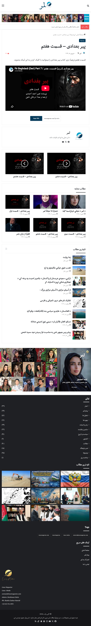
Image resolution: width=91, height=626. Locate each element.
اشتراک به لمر (84, 559)
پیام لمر (85, 410)
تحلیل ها (85, 415)
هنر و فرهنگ (84, 448)
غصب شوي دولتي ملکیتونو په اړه (57, 268)
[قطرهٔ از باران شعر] (17, 225)
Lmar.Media (66, 535)
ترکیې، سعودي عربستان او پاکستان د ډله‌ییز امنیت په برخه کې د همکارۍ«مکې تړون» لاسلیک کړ (44, 280)
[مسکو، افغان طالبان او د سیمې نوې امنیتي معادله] (79, 324)
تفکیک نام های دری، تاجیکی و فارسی (55, 300)
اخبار (86, 406)
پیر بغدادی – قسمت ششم (47, 234)
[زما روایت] (79, 260)
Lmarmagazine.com (44, 535)
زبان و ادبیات (84, 424)
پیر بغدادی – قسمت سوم (75, 234)
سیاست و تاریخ (83, 434)
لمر (80, 53)
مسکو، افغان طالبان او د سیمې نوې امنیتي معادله (51, 322)
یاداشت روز (84, 457)
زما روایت (67, 257)
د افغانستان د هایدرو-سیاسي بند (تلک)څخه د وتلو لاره (49, 311)
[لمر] (45, 6)
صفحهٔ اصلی (80, 34)
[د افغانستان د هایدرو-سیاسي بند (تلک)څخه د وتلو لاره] (79, 313)
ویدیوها (72, 34)
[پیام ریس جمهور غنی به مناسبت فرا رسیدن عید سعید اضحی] (79, 335)
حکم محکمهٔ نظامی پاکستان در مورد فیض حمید (65, 27)
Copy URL (36, 118)
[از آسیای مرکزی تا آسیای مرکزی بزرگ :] (79, 292)
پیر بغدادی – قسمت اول (19, 211)
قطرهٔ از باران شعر (23, 234)
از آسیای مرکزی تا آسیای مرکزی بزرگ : (55, 290)
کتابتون (85, 438)
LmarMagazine (56, 535)
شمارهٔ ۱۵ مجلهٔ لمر (50, 211)
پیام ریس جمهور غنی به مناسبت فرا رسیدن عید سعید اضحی (46, 332)
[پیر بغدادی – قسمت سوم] (73, 225)
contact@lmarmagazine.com (80, 535)
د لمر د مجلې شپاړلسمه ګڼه (74, 211)
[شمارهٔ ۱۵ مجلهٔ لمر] (45, 202)
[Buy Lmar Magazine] (45, 18)
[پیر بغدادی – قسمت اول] (17, 202)
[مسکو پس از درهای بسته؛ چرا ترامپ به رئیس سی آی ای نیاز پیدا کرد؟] (75, 479)
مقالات (85, 443)
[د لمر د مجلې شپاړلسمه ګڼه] (73, 202)
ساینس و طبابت (83, 429)
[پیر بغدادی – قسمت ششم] (45, 225)
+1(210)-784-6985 (8, 604)
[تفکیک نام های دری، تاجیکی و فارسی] (79, 303)
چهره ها (85, 420)
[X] (65, 142)
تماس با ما (86, 564)
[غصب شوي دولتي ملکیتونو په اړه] (79, 270)
